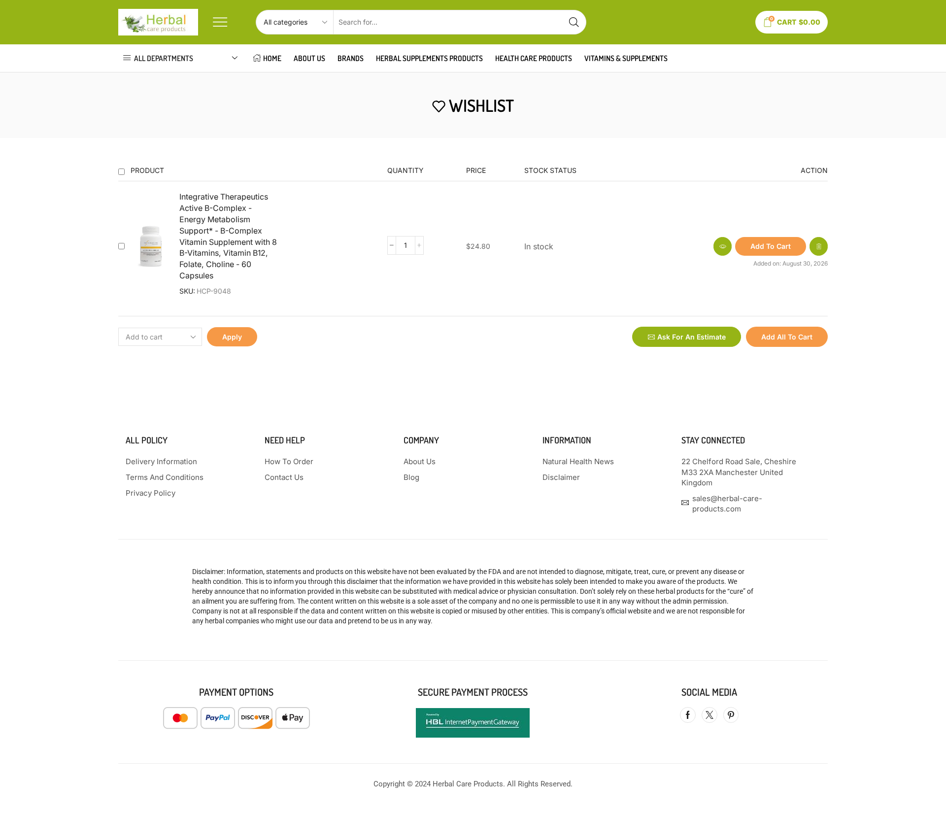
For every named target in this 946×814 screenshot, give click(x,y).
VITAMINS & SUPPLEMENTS (626, 58)
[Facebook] (688, 715)
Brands (351, 58)
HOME (272, 58)
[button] (770, 246)
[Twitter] (709, 715)
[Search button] (574, 22)
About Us (309, 58)
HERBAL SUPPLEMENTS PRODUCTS (429, 58)
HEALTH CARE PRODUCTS (533, 58)
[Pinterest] (731, 715)
